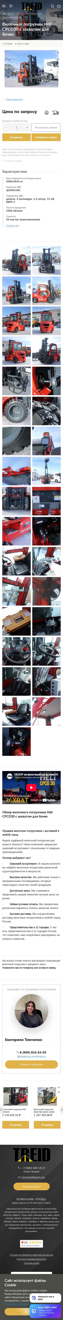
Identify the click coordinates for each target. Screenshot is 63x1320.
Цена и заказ (23, 43)
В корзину (16, 137)
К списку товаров (13, 160)
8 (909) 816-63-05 (33, 1052)
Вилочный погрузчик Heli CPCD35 (14, 1110)
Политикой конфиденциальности (23, 1303)
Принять (29, 1311)
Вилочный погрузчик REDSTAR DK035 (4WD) (44, 1110)
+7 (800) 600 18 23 (33, 1168)
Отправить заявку (46, 137)
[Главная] (4, 13)
